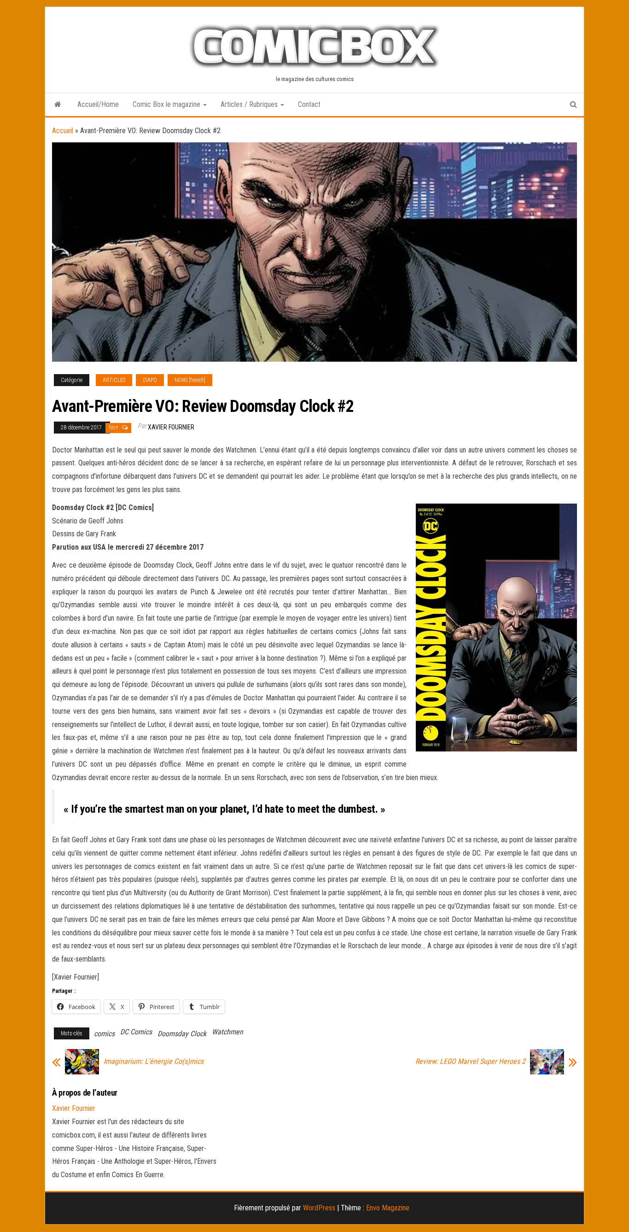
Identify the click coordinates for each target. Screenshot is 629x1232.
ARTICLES (114, 380)
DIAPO (150, 380)
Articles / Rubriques (250, 104)
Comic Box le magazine (167, 104)
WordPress (319, 1207)
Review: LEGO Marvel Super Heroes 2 (470, 1061)
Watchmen (227, 1031)
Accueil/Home (98, 104)
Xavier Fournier (171, 427)
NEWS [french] (190, 380)
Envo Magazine (387, 1207)
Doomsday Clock (181, 1033)
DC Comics (136, 1031)
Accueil (62, 130)
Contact (309, 104)
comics (104, 1033)
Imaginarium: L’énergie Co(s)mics (154, 1061)
